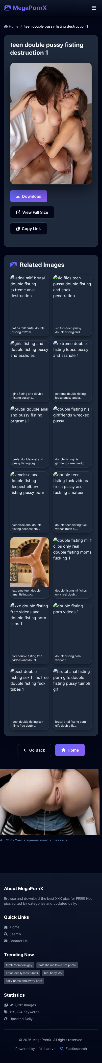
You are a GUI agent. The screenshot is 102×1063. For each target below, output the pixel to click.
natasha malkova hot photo (57, 965)
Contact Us (18, 941)
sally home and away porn (24, 981)
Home (13, 26)
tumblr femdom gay (19, 965)
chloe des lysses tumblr (22, 973)
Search (15, 934)
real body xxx (53, 973)
